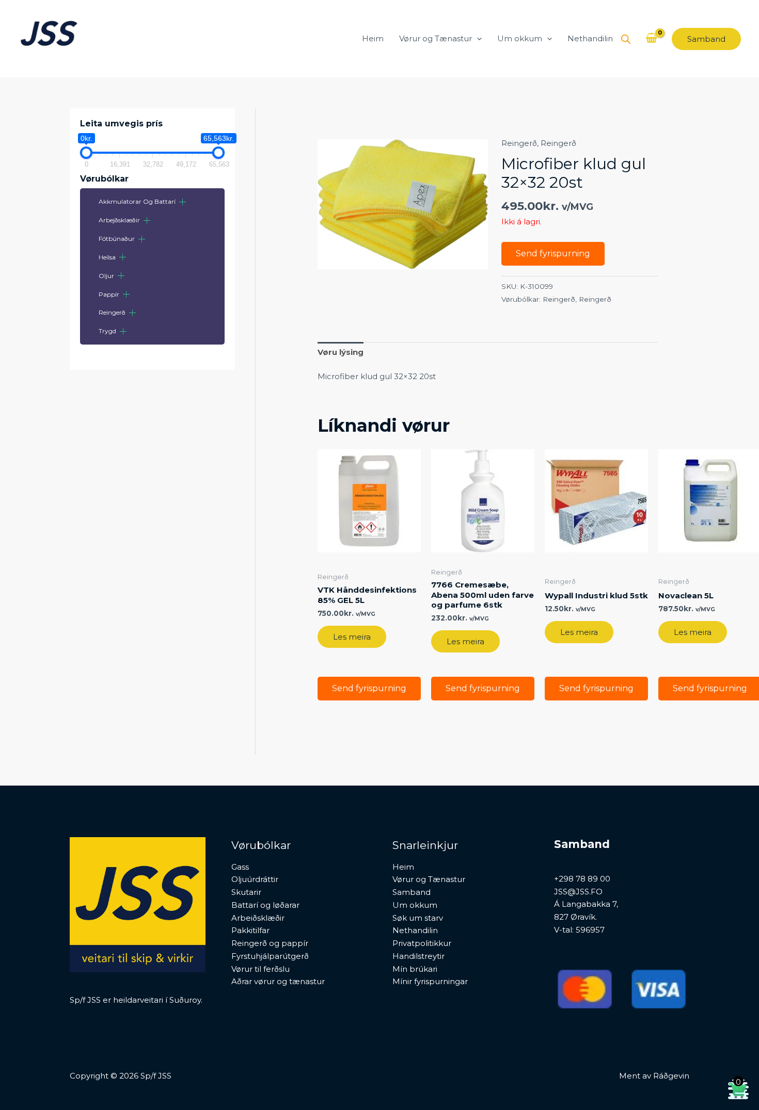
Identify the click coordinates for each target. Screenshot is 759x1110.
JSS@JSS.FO (578, 891)
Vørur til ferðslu (260, 969)
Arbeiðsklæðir (257, 918)
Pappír (109, 294)
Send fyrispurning (553, 253)
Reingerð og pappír (269, 943)
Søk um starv (417, 918)
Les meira (352, 637)
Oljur (106, 276)
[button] (477, 39)
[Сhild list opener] (182, 202)
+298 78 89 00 (582, 879)
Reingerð (112, 312)
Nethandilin (590, 38)
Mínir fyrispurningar (430, 981)
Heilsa (107, 257)
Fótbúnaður (117, 238)
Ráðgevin (671, 1076)
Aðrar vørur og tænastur (278, 981)
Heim (373, 38)
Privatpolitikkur (421, 943)
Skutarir (246, 892)
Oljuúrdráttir (254, 879)
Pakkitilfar (250, 930)
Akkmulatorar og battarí (137, 201)
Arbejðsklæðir (119, 220)
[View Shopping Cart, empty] (651, 38)
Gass (240, 867)
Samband (411, 892)
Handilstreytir (418, 956)
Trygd (107, 331)
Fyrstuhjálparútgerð (270, 956)
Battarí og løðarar (265, 905)
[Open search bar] (626, 39)
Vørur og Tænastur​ (435, 38)
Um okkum (519, 38)
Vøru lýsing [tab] (340, 352)
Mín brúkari (414, 969)
